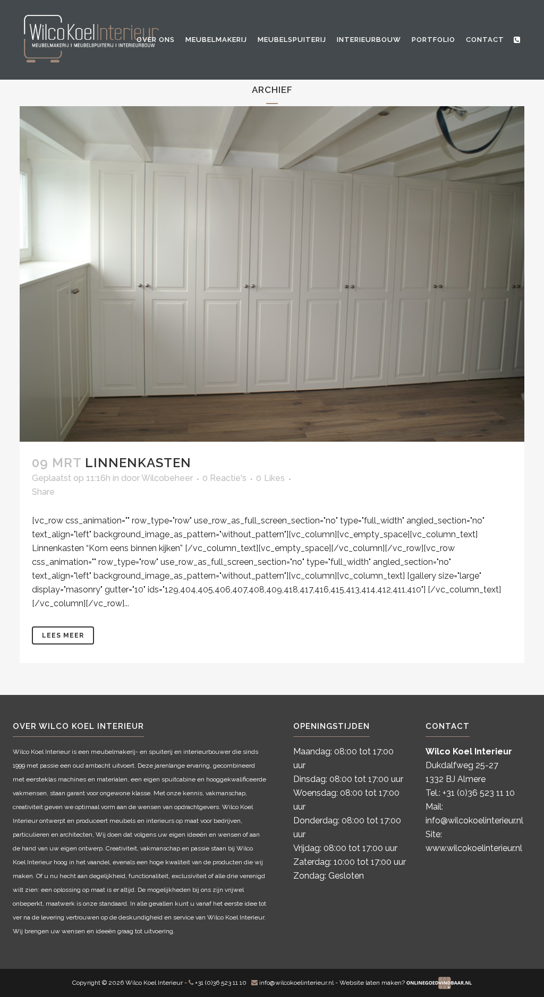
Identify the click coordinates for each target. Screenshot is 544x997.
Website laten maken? (372, 982)
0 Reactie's (224, 478)
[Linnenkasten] (272, 274)
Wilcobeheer (167, 478)
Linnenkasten (138, 462)
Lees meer (63, 635)
